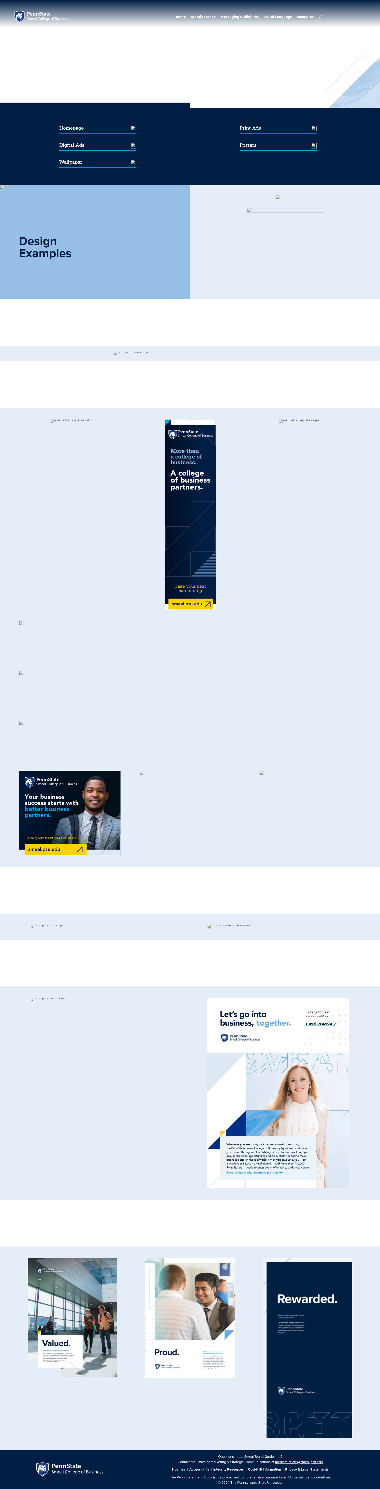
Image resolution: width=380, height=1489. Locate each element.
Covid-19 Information (265, 1469)
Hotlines (179, 1469)
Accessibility (199, 1469)
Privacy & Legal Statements (307, 1469)
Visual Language (277, 17)
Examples (305, 17)
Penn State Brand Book (70, 71)
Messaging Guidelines (240, 17)
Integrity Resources (228, 1469)
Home (181, 17)
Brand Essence (203, 17)
